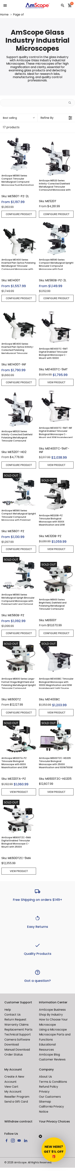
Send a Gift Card (16, 1101)
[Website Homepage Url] (37, 5)
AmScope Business (52, 1010)
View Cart (11, 1087)
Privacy (44, 1091)
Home (4, 14)
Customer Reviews (52, 1059)
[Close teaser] (40, 1136)
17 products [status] (11, 127)
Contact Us (12, 1014)
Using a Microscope (53, 1029)
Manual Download (17, 1049)
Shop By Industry (51, 1014)
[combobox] (18, 118)
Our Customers (50, 1097)
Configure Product (19, 214)
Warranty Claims (16, 1025)
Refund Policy (48, 1087)
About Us (45, 1076)
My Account (12, 1091)
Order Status (13, 1054)
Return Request (15, 1019)
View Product (56, 382)
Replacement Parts (18, 1029)
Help (7, 1010)
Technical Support (17, 1034)
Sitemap (45, 1101)
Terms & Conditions (53, 1082)
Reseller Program (16, 1097)
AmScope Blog (49, 1054)
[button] (54, 1149)
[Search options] (71, 102)
